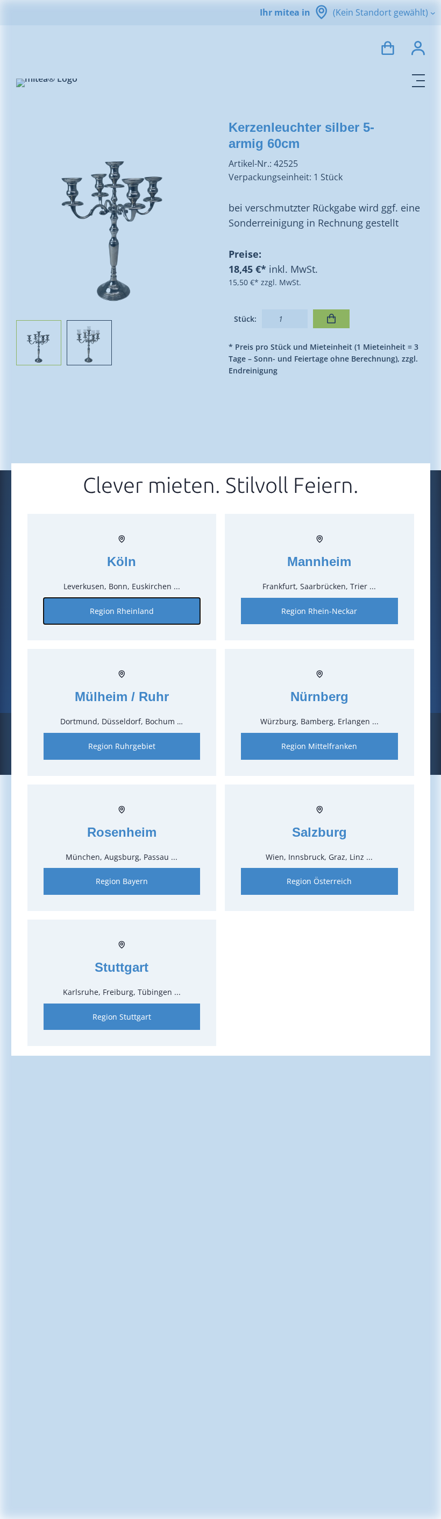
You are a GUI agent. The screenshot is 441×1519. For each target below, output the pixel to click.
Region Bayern (122, 881)
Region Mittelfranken (319, 746)
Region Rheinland (122, 611)
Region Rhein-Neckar (319, 611)
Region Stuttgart (122, 1017)
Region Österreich (319, 881)
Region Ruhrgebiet (121, 746)
